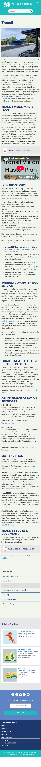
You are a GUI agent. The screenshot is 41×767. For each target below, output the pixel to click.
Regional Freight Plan (11, 604)
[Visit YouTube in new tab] (28, 694)
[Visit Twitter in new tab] (20, 694)
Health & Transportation (12, 576)
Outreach (5, 740)
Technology (6, 731)
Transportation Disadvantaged (14, 590)
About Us (4, 746)
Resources (7, 571)
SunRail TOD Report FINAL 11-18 (21, 549)
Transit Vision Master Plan (19, 150)
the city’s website (12, 507)
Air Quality (7, 581)
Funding (6, 595)
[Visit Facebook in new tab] (12, 694)
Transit (5, 585)
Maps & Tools (6, 737)
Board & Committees (9, 743)
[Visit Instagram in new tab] (16, 694)
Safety (4, 728)
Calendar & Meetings (9, 723)
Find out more (32, 269)
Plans (3, 725)
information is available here (17, 489)
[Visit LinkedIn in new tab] (24, 694)
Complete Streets (9, 599)
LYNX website (19, 236)
